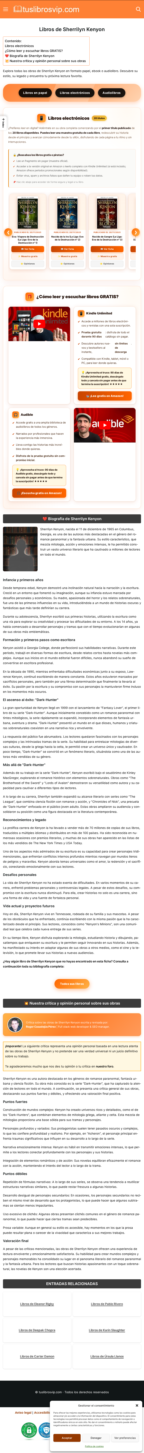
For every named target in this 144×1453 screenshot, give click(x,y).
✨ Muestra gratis (28, 256)
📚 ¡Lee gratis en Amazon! (105, 396)
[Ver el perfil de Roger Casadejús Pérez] (15, 1024)
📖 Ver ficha (27, 249)
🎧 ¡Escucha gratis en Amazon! (39, 493)
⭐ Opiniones (28, 263)
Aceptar (67, 1438)
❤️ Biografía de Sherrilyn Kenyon (29, 56)
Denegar (96, 1438)
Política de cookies (94, 1446)
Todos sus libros (72, 984)
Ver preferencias (125, 1438)
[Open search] (138, 9)
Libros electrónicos (19, 46)
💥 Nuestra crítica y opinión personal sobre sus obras (45, 61)
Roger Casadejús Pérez (41, 1026)
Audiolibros (112, 93)
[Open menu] (5, 9)
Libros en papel (35, 93)
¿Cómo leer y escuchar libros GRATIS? (34, 51)
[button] (137, 1405)
